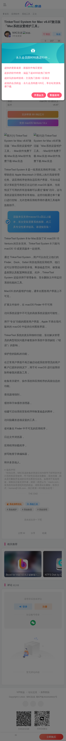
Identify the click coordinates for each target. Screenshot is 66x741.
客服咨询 (54, 95)
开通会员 (38, 95)
